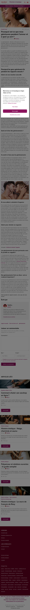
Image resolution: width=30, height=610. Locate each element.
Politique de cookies (12, 103)
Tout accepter (15, 111)
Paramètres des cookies (15, 114)
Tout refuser (15, 106)
